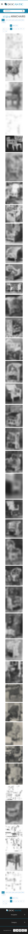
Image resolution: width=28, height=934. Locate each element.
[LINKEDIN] (23, 930)
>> (6, 31)
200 (14, 25)
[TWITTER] (17, 930)
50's (20, 20)
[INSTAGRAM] (20, 930)
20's (10, 20)
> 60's (3, 22)
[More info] (14, 46)
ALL (17, 25)
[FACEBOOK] (14, 930)
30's (13, 20)
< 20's (6, 20)
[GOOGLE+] (25, 930)
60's (23, 20)
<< (3, 29)
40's (16, 20)
